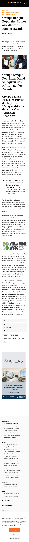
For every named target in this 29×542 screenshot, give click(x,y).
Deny (14, 534)
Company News (6, 10)
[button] (18, 514)
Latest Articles (6, 500)
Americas (4, 482)
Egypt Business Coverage (10, 444)
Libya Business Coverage (10, 456)
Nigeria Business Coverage (10, 465)
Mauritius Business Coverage (11, 458)
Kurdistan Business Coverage (11, 428)
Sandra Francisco (7, 33)
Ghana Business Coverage (10, 449)
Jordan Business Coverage (10, 425)
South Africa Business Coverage (12, 470)
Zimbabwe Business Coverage (11, 477)
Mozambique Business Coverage (12, 463)
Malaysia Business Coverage (11, 496)
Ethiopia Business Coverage (11, 446)
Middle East (5, 421)
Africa (3, 442)
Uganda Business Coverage (11, 475)
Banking (5, 335)
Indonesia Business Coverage (11, 493)
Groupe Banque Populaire (10, 338)
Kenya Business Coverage (10, 454)
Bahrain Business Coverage (11, 423)
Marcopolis (5, 510)
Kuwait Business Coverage (10, 430)
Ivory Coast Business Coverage (12, 451)
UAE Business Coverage (10, 437)
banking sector (14, 335)
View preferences (14, 538)
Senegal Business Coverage (11, 468)
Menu (2, 3)
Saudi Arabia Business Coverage (12, 435)
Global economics (7, 505)
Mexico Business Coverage (10, 486)
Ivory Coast (22, 338)
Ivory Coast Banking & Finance (10, 12)
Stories (5, 341)
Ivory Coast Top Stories (9, 14)
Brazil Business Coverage (10, 484)
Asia (3, 491)
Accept (14, 530)
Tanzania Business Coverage (11, 472)
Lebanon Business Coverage (11, 433)
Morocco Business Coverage (11, 461)
